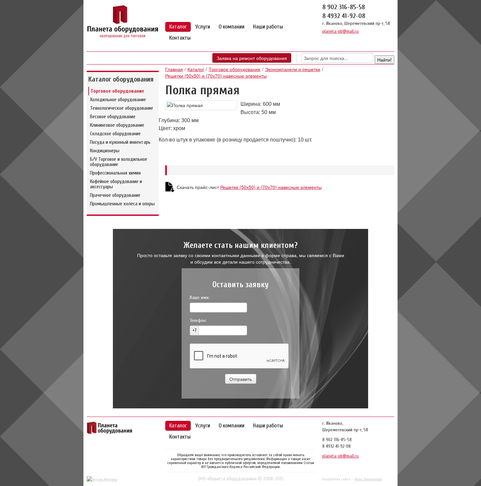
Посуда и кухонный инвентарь (120, 142)
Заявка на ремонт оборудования (252, 58)
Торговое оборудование (117, 91)
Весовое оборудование (112, 117)
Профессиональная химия (115, 173)
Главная (174, 69)
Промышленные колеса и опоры (122, 204)
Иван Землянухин (368, 479)
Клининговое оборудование (117, 125)
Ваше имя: (199, 297)
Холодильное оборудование (118, 100)
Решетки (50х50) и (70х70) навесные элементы (216, 75)
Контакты (180, 38)
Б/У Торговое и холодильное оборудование (118, 161)
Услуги (202, 27)
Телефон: (198, 320)
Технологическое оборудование (121, 108)
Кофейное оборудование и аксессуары (116, 184)
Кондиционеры (104, 151)
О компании (231, 27)
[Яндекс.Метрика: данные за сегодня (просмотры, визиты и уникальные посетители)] (102, 479)
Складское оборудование (115, 134)
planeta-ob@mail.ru (340, 31)
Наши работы (268, 27)
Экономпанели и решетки (292, 69)
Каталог (178, 27)
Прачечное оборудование (115, 195)
